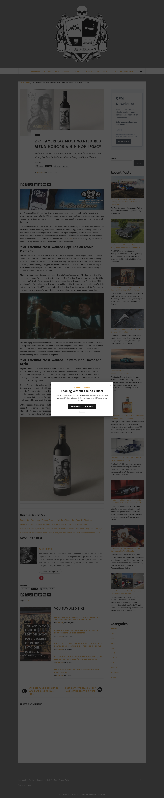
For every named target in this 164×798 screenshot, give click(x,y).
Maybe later (82, 412)
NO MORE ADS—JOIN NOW (82, 406)
